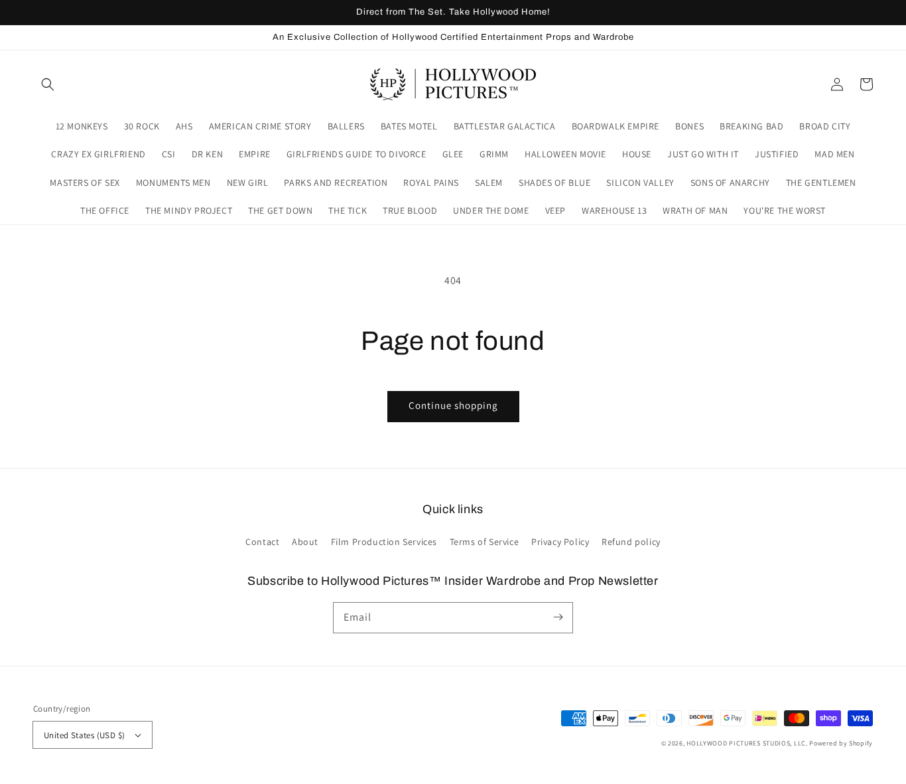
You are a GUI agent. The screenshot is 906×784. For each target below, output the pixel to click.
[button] (47, 84)
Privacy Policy (560, 542)
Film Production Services (384, 542)
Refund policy (631, 542)
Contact (262, 542)
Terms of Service (484, 542)
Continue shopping (453, 405)
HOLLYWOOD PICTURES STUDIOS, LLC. (746, 743)
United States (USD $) (84, 735)
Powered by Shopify (841, 743)
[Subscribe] (557, 617)
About (305, 542)
